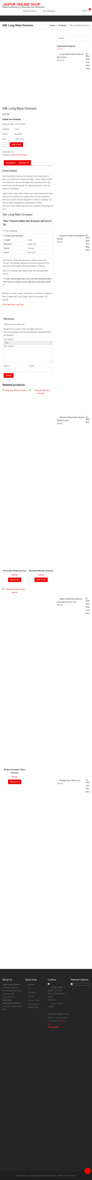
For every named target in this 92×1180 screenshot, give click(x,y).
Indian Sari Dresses (19, 155)
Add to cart (16, 144)
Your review (9, 346)
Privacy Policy (34, 1000)
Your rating (9, 339)
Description (10, 163)
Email (32, 366)
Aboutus (31, 984)
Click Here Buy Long (10, 304)
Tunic (21, 304)
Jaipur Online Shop (21, 4)
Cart (29, 988)
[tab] (10, 162)
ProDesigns (71, 1175)
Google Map (53, 1027)
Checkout (32, 992)
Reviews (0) (24, 163)
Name (7, 366)
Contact (31, 996)
